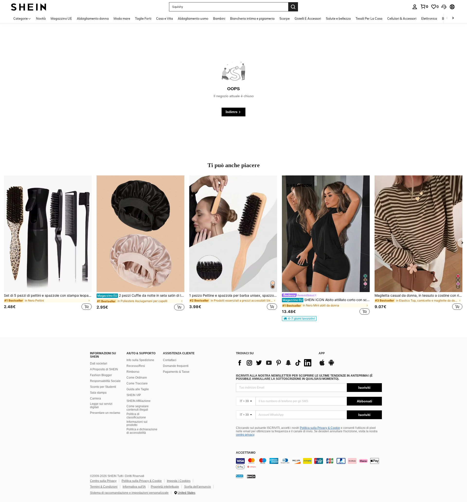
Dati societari (98, 363)
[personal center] (415, 7)
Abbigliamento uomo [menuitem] (193, 18)
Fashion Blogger (101, 375)
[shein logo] (28, 7)
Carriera (95, 398)
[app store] (322, 365)
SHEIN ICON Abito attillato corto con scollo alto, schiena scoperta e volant (326, 300)
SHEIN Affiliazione (138, 401)
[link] (424, 6)
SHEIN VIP (133, 395)
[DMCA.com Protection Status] (251, 476)
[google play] (331, 365)
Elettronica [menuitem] (429, 18)
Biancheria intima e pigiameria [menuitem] (252, 18)
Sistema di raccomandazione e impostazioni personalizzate (129, 492)
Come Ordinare (136, 377)
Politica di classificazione (136, 415)
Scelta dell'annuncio (197, 486)
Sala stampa (98, 392)
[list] (275, 362)
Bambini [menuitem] (219, 18)
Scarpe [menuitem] (284, 18)
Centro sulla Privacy (103, 481)
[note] (299, 318)
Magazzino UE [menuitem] (61, 18)
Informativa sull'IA (134, 486)
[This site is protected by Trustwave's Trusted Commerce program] (239, 476)
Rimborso (132, 371)
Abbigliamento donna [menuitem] (93, 18)
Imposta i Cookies (178, 481)
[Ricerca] (293, 6)
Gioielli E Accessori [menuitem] (308, 18)
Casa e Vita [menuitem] (164, 18)
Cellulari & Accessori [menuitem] (401, 18)
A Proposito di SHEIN (104, 369)
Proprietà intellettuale (165, 486)
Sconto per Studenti (103, 387)
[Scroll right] (453, 18)
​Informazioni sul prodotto (136, 423)
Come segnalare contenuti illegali (137, 408)
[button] (444, 7)
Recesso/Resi (135, 366)
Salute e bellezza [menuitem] (338, 18)
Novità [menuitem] (41, 18)
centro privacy (245, 434)
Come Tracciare (137, 383)
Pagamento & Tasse (176, 371)
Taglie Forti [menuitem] (143, 18)
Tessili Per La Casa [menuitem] (369, 18)
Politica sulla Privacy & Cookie (320, 428)
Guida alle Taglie (137, 389)
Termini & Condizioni (103, 486)
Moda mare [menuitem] (122, 18)
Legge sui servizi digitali (101, 405)
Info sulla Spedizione (140, 360)
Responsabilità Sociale (105, 381)
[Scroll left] (447, 18)
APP (322, 353)
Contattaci (169, 360)
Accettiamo (245, 452)
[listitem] (48, 245)
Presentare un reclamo (105, 413)
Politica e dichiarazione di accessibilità (141, 431)
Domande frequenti (176, 366)
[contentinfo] (309, 464)
